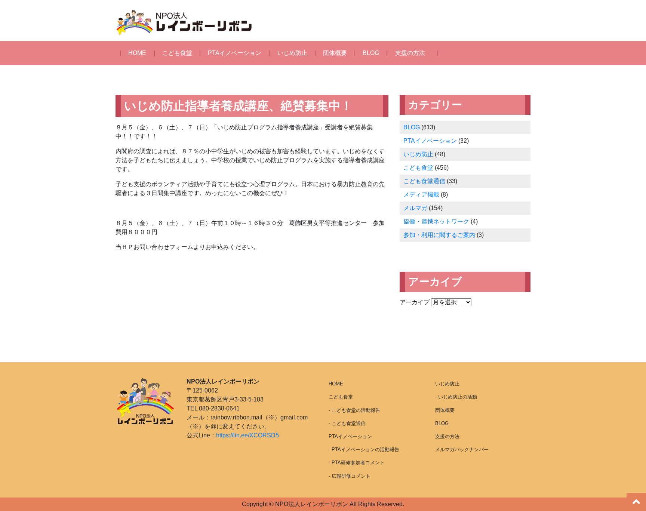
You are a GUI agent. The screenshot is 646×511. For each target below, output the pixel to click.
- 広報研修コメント (349, 476)
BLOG (371, 53)
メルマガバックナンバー (462, 449)
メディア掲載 (421, 194)
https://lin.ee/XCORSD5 (247, 435)
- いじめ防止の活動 (456, 397)
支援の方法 (410, 53)
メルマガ (415, 208)
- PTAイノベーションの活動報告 (364, 449)
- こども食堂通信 (347, 423)
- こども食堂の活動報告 (354, 410)
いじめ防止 (292, 53)
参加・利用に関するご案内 (439, 235)
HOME (137, 53)
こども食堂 (177, 53)
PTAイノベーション (234, 53)
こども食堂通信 (424, 181)
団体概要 (335, 53)
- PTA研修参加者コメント (357, 462)
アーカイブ (415, 302)
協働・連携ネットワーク (436, 221)
